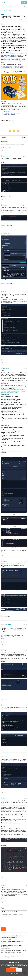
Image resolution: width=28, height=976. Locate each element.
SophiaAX (5, 24)
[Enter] (2, 6)
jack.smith (5, 141)
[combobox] (14, 6)
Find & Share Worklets (6, 10)
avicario (5, 205)
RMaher (4, 650)
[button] (1, 2)
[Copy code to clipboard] (26, 839)
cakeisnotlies (6, 233)
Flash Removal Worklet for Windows (10, 956)
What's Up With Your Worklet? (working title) (12, 941)
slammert (5, 561)
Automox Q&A (4, 943)
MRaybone (5, 705)
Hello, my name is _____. (6, 939)
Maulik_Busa (6, 368)
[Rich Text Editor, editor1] (14, 920)
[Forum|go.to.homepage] (4, 3)
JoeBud (4, 798)
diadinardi (5, 156)
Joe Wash (5, 291)
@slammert (3, 636)
